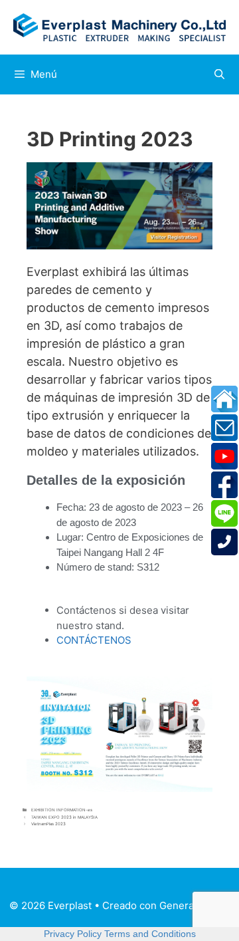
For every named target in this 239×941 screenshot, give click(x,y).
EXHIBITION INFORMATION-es (61, 809)
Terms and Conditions (150, 933)
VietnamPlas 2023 (48, 823)
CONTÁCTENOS (93, 640)
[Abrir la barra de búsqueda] (219, 74)
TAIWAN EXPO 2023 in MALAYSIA (64, 817)
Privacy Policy (73, 933)
